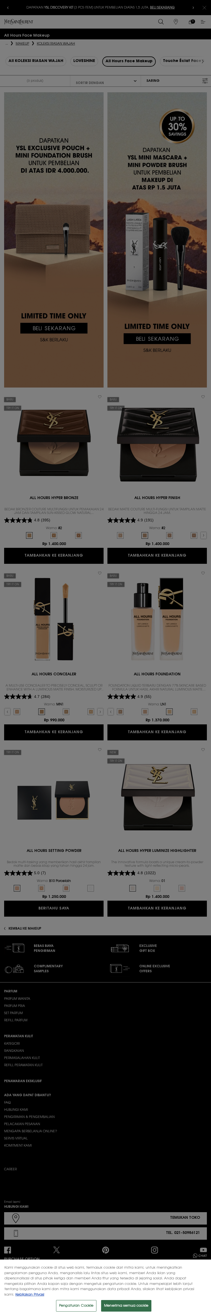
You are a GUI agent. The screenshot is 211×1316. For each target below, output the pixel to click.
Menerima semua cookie (126, 1305)
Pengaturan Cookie (76, 1305)
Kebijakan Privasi (29, 1294)
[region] (105, 1288)
